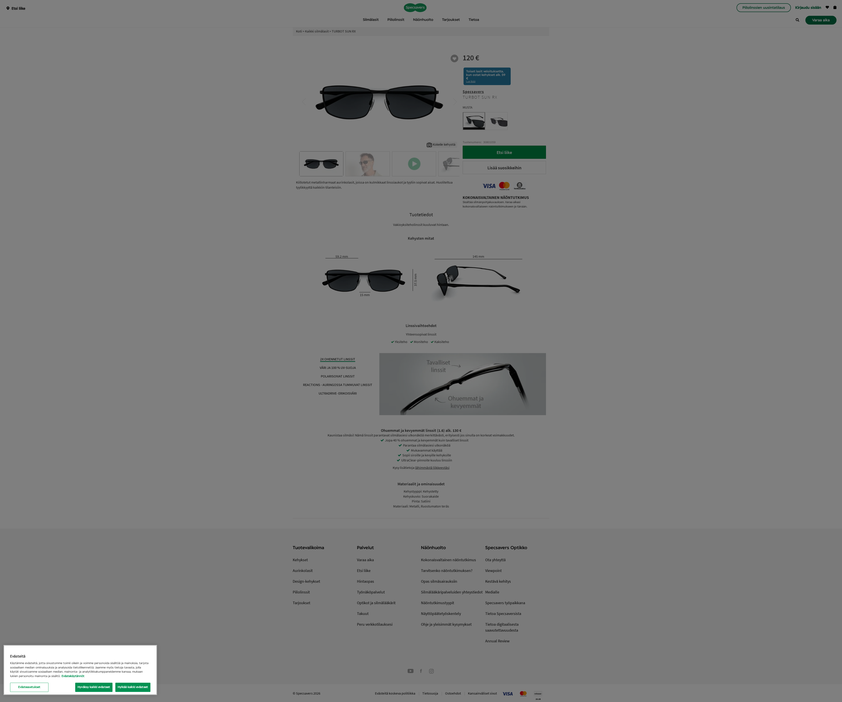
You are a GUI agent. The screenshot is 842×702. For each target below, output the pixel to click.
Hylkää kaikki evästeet (133, 687)
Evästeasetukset (29, 687)
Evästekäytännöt (73, 676)
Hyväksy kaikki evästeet (94, 687)
